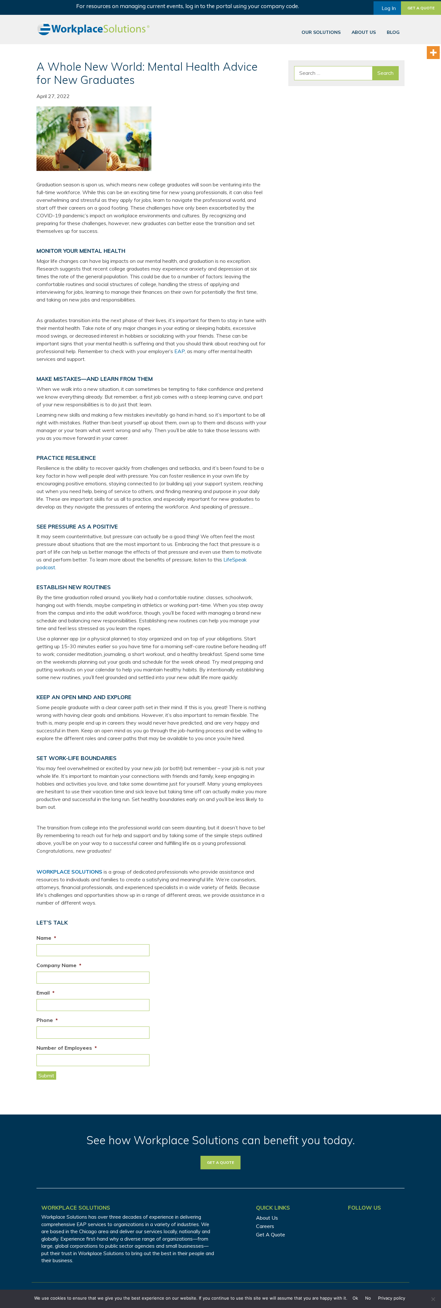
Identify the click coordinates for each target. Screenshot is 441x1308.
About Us (364, 32)
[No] (433, 1299)
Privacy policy (391, 1298)
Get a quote (421, 7)
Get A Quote (270, 1234)
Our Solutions (321, 32)
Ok (355, 1298)
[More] (433, 52)
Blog (393, 32)
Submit (46, 1075)
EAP (179, 351)
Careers (265, 1226)
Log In (389, 8)
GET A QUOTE (220, 1162)
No (368, 1298)
